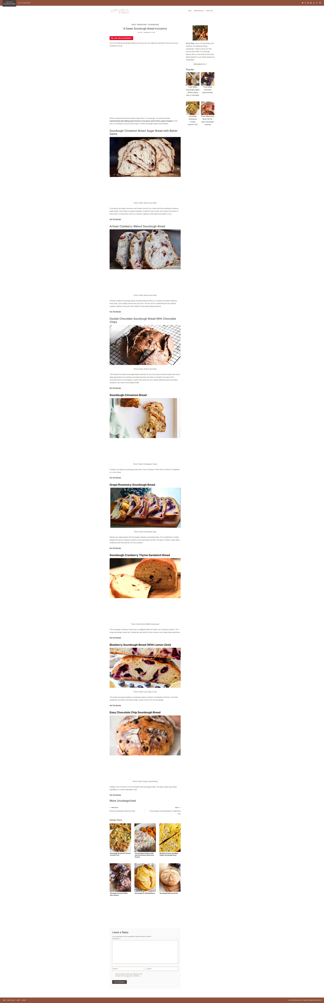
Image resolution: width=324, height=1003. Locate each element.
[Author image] (136, 32)
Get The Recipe (115, 219)
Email (149, 969)
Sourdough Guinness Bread (169, 893)
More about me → (200, 64)
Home (189, 10)
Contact (24, 1000)
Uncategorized (153, 24)
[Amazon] (316, 3)
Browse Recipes (198, 10)
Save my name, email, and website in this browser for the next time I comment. (129, 975)
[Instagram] (305, 3)
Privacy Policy (11, 1000)
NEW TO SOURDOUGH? (24, 3)
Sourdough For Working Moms (145, 893)
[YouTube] (302, 3)
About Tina (209, 10)
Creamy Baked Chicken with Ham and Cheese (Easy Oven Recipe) (144, 855)
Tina (141, 32)
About (18, 1000)
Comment (116, 938)
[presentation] (120, 837)
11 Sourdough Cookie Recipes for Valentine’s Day (165, 811)
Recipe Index (142, 24)
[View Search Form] (320, 2)
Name (115, 969)
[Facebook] (311, 3)
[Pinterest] (308, 3)
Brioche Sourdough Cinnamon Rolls (122, 809)
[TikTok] (314, 3)
